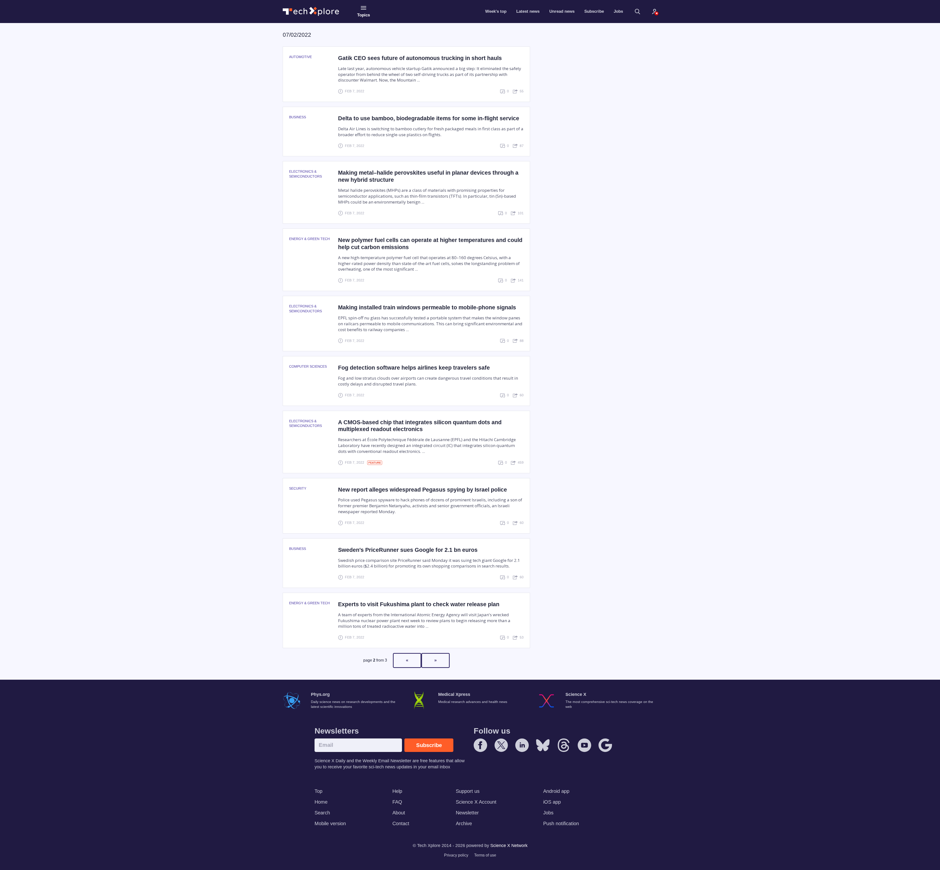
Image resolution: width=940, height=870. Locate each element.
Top (318, 791)
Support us (468, 791)
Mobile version (330, 823)
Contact (400, 823)
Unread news (562, 11)
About (398, 812)
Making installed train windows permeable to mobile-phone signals (427, 307)
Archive (464, 823)
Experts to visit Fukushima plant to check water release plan (418, 604)
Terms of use (485, 855)
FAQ (397, 802)
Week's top (495, 11)
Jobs (618, 11)
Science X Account (476, 802)
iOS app (552, 802)
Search (322, 812)
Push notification (561, 823)
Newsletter (467, 812)
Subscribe (594, 11)
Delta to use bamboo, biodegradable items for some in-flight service (428, 118)
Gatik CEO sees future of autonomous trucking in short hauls (420, 58)
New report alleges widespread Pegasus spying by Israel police (422, 489)
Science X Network (509, 845)
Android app (556, 791)
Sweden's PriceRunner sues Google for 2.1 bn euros (408, 550)
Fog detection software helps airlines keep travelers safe (414, 367)
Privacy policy (456, 855)
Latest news (528, 11)
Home (321, 802)
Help (397, 791)
